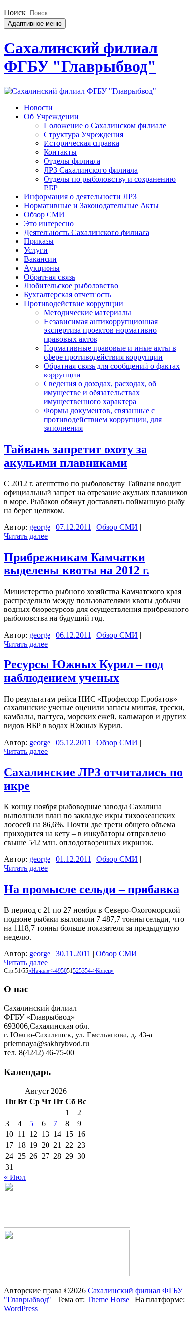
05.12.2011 (73, 742)
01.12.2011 (73, 859)
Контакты (60, 152)
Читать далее (26, 536)
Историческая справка (81, 143)
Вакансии (40, 259)
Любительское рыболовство (71, 286)
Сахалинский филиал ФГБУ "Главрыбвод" (81, 57)
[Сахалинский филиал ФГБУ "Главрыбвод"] (80, 91)
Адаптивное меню (35, 23)
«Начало (38, 970)
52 (76, 970)
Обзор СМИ (44, 214)
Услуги (36, 250)
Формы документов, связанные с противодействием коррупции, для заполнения (103, 419)
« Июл (15, 1177)
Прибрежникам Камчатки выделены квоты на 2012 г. (76, 564)
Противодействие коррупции (73, 303)
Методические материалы (87, 312)
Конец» (105, 970)
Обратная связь (49, 277)
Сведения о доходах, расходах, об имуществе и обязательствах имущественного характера (100, 392)
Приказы (39, 241)
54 (88, 970)
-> (93, 970)
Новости (38, 107)
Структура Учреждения (83, 134)
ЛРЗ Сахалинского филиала (91, 170)
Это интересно (49, 223)
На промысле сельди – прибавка (91, 889)
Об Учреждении (51, 116)
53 (82, 970)
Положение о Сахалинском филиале (105, 125)
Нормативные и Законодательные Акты (91, 205)
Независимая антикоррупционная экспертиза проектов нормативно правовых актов (101, 330)
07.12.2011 (73, 527)
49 (58, 970)
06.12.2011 (73, 635)
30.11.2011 (73, 953)
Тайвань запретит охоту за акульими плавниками (75, 456)
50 (64, 970)
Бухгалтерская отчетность (67, 294)
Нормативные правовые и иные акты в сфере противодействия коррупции (110, 352)
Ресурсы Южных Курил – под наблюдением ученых (83, 671)
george (39, 527)
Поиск (15, 12)
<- (52, 970)
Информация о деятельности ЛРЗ (80, 196)
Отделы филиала (72, 161)
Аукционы (42, 268)
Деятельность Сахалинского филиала (86, 232)
